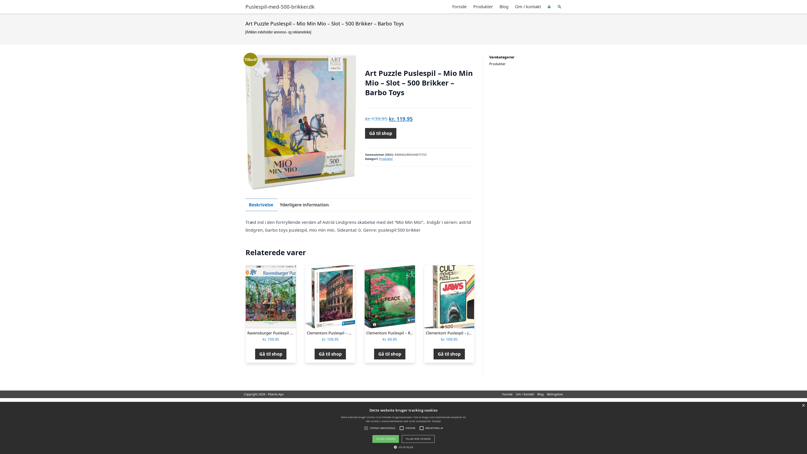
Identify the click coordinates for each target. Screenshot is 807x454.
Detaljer (436, 421)
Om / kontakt (528, 6)
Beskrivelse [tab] (261, 205)
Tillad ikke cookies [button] (418, 438)
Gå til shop (380, 133)
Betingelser (555, 394)
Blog (504, 6)
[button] (403, 447)
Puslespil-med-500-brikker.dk (280, 6)
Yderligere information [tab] (304, 205)
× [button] (803, 405)
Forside (459, 6)
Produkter (483, 6)
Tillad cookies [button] (385, 438)
